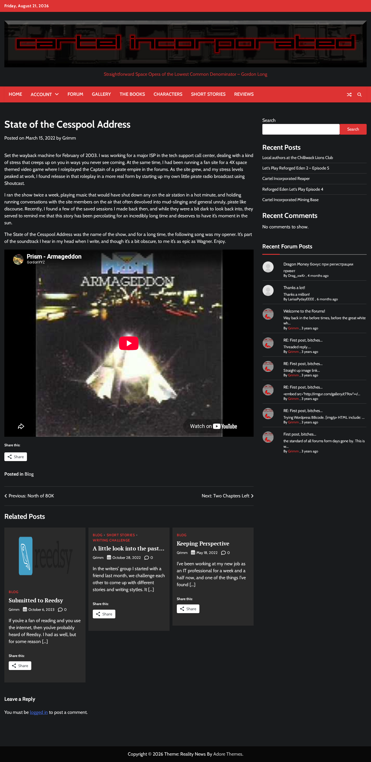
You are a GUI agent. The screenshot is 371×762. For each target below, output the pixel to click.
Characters (168, 94)
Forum (75, 94)
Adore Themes (227, 754)
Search (269, 120)
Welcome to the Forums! (304, 311)
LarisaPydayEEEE (301, 299)
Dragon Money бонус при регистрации (318, 264)
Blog (29, 474)
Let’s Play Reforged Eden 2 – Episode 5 (295, 168)
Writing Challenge (111, 540)
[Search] (359, 94)
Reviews (244, 94)
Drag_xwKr (296, 275)
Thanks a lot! (294, 287)
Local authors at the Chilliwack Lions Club (297, 157)
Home (15, 94)
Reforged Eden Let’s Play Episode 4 (292, 189)
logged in (39, 712)
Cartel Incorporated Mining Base (290, 199)
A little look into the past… (128, 548)
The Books (132, 94)
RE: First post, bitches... (303, 340)
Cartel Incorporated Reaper (286, 178)
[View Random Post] (349, 94)
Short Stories (208, 94)
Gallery (101, 94)
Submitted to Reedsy (36, 600)
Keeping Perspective (203, 543)
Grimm (69, 138)
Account (41, 94)
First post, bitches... (299, 434)
